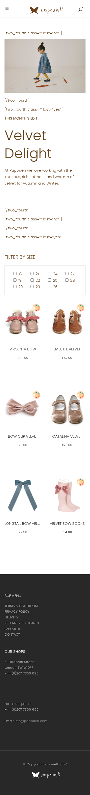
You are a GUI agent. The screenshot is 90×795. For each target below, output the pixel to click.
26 (55, 286)
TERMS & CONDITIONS (21, 605)
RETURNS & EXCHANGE (22, 623)
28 (72, 280)
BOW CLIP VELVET (23, 436)
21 (36, 273)
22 (37, 280)
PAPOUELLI (12, 628)
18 (19, 273)
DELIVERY (11, 617)
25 (55, 280)
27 (71, 273)
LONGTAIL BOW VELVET (24, 523)
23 (37, 286)
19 (19, 280)
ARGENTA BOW (23, 349)
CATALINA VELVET (67, 436)
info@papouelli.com (31, 721)
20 (20, 286)
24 (55, 273)
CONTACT (12, 634)
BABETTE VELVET (67, 349)
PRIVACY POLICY (16, 611)
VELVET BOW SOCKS (67, 523)
